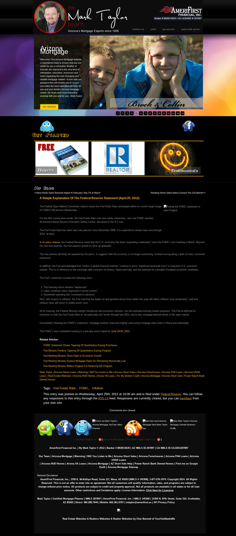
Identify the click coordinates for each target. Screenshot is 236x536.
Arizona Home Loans (65, 372)
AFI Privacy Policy (164, 502)
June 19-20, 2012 (120, 331)
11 (164, 113)
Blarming (83, 372)
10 (159, 113)
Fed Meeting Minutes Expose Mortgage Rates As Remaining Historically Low (85, 361)
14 (178, 113)
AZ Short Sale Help (121, 463)
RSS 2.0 (103, 398)
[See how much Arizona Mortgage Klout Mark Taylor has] (156, 421)
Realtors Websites (99, 518)
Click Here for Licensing (159, 490)
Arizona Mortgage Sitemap (123, 467)
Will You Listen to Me (101, 372)
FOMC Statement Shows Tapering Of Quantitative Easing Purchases (80, 345)
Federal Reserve (171, 394)
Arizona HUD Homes (84, 375)
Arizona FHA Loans (172, 372)
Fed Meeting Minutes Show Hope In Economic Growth (72, 355)
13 (173, 113)
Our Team (44, 456)
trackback (186, 398)
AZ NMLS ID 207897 (143, 448)
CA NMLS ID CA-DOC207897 (172, 448)
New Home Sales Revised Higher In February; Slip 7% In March (68, 193)
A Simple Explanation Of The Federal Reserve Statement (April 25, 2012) (89, 198)
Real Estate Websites (59, 375)
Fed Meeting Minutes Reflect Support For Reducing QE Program (78, 366)
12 (169, 113)
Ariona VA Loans (106, 375)
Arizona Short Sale (172, 375)
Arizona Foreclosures (149, 372)
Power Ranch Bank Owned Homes (154, 463)
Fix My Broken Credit (128, 375)
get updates (49, 107)
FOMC (83, 388)
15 (182, 113)
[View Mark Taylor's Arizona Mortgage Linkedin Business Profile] (185, 421)
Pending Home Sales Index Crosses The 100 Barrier (177, 193)
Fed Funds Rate (64, 388)
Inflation (97, 388)
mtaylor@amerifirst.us (138, 502)
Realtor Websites (122, 518)
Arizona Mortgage (81, 17)
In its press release (50, 242)
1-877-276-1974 (158, 479)
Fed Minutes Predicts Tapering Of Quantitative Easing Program (77, 350)
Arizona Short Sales (125, 372)
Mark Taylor (46, 372)
